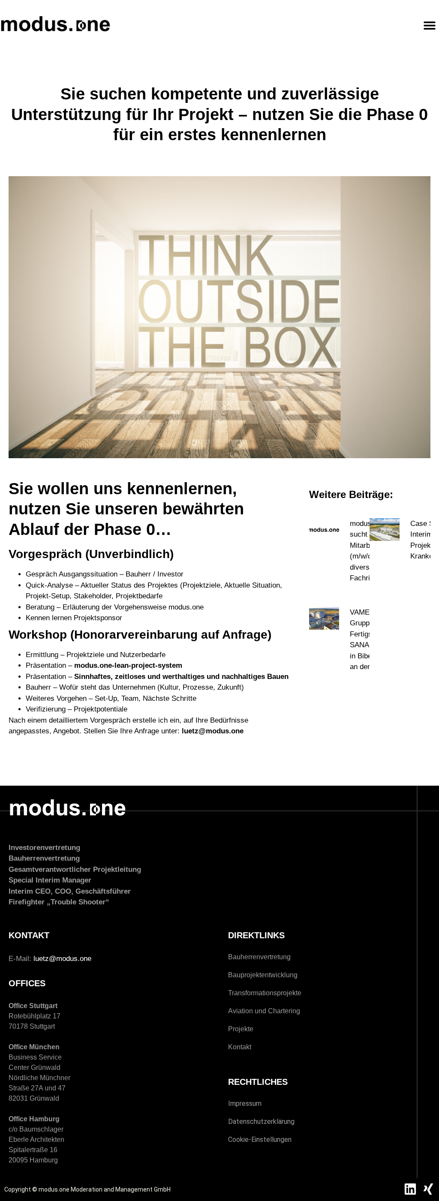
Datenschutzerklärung (261, 1121)
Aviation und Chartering (264, 1011)
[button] (429, 25)
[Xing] (428, 1189)
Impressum (245, 1103)
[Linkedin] (410, 1189)
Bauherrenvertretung (259, 957)
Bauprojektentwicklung (263, 975)
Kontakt (239, 1047)
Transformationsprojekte (264, 993)
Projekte (240, 1029)
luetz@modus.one (62, 959)
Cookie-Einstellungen (260, 1139)
